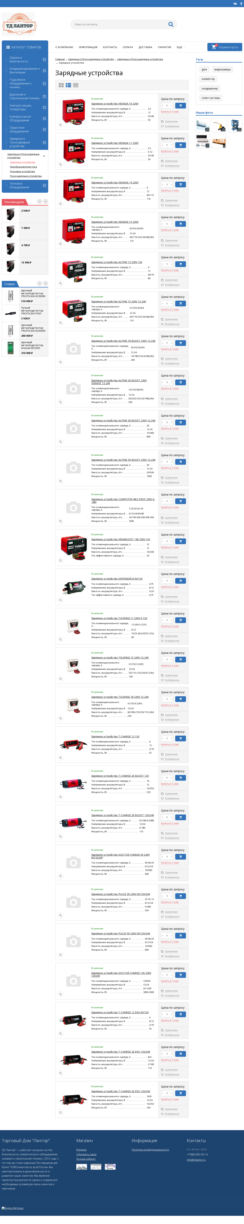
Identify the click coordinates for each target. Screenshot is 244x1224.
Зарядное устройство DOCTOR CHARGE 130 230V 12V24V (121, 974)
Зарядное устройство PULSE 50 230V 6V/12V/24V (120, 933)
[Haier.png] (202, 141)
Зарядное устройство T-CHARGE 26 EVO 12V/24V (120, 1091)
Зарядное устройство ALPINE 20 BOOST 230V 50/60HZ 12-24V (119, 382)
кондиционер (210, 88)
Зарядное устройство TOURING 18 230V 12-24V (120, 697)
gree (204, 69)
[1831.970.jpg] (202, 125)
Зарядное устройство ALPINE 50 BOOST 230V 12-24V (123, 459)
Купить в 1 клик (170, 111)
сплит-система (211, 98)
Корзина (81, 1149)
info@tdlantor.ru (196, 1159)
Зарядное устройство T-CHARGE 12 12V (115, 736)
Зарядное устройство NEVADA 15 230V (114, 222)
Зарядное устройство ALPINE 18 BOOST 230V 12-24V (123, 341)
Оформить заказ (86, 1154)
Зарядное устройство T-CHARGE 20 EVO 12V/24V (120, 1051)
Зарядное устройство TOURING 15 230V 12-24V (120, 657)
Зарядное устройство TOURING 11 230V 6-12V (119, 618)
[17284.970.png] (235, 125)
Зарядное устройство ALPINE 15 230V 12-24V (118, 301)
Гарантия (164, 47)
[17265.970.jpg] (219, 141)
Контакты (110, 47)
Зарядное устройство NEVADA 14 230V (114, 182)
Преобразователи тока (23, 166)
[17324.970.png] (219, 125)
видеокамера (223, 69)
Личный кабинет (86, 1159)
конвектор (208, 79)
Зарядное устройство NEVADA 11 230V (114, 143)
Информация (88, 47)
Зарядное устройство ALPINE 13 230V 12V (116, 262)
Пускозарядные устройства (26, 176)
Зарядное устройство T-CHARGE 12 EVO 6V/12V (120, 1012)
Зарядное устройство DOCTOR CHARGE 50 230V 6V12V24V (120, 856)
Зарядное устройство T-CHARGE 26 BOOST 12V (120, 775)
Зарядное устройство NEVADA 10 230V (114, 103)
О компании (64, 47)
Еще (180, 47)
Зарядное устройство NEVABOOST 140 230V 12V (120, 539)
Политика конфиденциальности (150, 1149)
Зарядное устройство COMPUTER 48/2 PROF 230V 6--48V (123, 500)
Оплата (128, 47)
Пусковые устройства (22, 171)
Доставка (145, 47)
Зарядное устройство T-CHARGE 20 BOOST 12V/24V (122, 815)
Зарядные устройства (22, 162)
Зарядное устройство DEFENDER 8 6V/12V (117, 578)
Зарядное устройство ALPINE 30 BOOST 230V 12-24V (123, 420)
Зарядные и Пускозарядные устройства (23, 155)
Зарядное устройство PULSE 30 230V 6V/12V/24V (120, 894)
